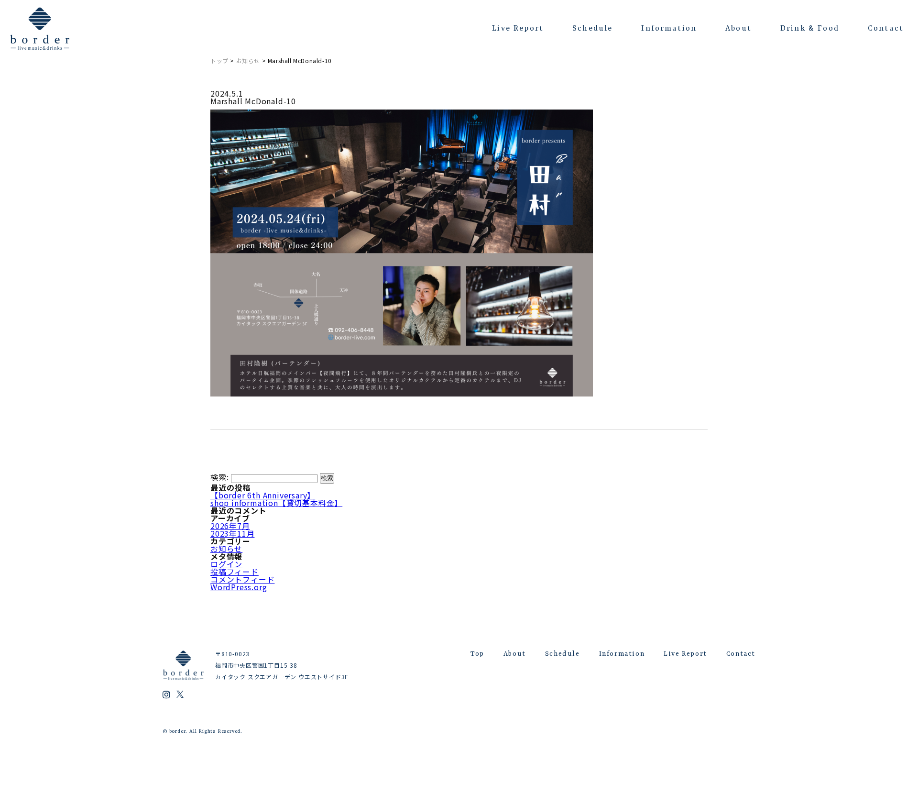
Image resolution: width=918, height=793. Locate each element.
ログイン (226, 564)
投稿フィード (234, 571)
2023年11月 (232, 533)
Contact (886, 28)
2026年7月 (230, 525)
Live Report (518, 28)
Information (669, 28)
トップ (219, 60)
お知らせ (248, 60)
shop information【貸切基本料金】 (276, 502)
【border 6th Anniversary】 (262, 495)
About (738, 28)
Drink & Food (809, 28)
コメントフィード (242, 579)
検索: (219, 477)
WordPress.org (238, 587)
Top (477, 654)
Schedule (592, 28)
